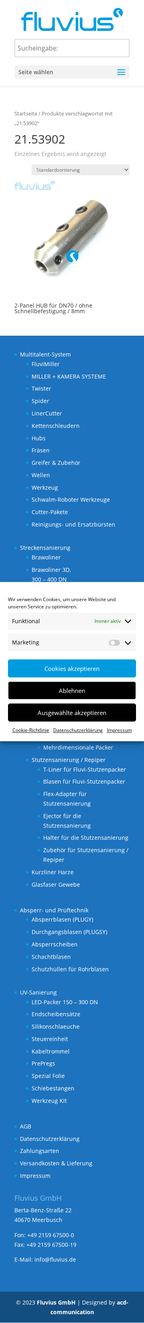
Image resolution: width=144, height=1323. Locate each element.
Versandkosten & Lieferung (56, 1163)
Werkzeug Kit (49, 1100)
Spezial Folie (48, 1076)
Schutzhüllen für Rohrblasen (70, 969)
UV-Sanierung (38, 992)
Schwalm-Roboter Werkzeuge (71, 499)
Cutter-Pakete (50, 512)
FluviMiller (46, 364)
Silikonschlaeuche (56, 1026)
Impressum (119, 730)
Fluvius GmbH (56, 1302)
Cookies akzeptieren (72, 669)
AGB (25, 1126)
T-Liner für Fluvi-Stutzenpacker (84, 769)
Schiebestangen (53, 1088)
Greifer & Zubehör (56, 462)
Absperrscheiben (55, 944)
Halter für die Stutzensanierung (85, 837)
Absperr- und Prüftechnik (54, 910)
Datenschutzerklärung (78, 730)
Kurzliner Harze (53, 872)
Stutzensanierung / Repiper (69, 760)
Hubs (39, 438)
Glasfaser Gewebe (56, 884)
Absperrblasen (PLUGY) (62, 919)
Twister (41, 388)
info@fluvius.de (55, 1259)
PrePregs (43, 1063)
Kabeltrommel (51, 1051)
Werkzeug (45, 487)
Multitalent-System (45, 354)
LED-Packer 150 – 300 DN (65, 1002)
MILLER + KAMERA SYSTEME (69, 376)
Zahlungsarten (39, 1151)
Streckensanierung (45, 547)
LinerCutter (47, 413)
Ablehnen (72, 691)
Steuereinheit (50, 1039)
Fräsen (41, 450)
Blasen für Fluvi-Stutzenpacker (84, 781)
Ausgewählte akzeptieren (72, 713)
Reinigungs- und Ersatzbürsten (73, 524)
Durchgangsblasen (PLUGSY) (69, 932)
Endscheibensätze (56, 1014)
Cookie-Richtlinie (30, 730)
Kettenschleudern (56, 426)
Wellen (41, 475)
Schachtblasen (51, 956)
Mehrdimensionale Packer (78, 747)
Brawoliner (46, 557)
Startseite (25, 113)
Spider (40, 401)
